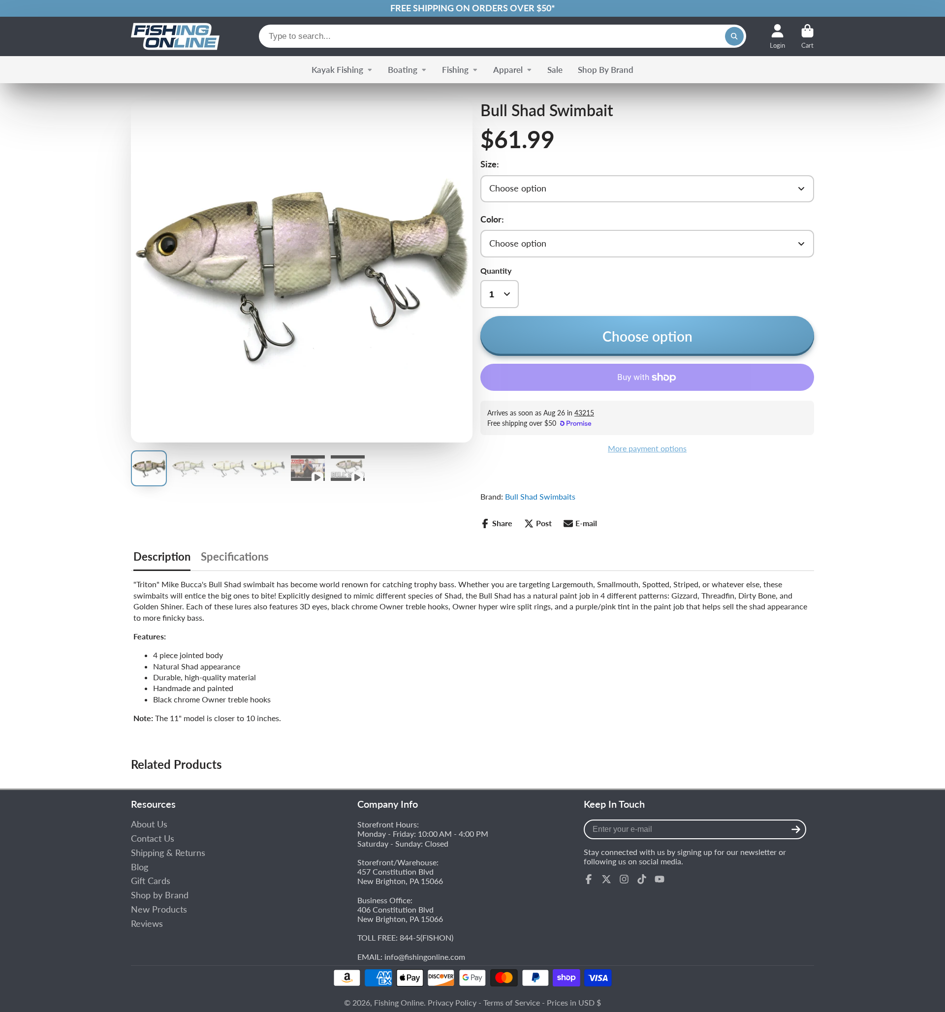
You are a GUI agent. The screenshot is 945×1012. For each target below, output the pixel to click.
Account (777, 36)
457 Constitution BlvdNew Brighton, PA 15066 (400, 876)
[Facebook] (589, 879)
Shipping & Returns (168, 852)
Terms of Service (511, 1002)
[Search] (734, 36)
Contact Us (152, 838)
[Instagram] (624, 879)
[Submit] (796, 829)
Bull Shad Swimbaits (540, 496)
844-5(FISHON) (426, 937)
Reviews (147, 923)
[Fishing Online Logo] (175, 36)
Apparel (508, 69)
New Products (159, 909)
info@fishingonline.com (424, 956)
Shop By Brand (605, 69)
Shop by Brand (160, 895)
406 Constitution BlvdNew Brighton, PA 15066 (400, 914)
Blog (139, 867)
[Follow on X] (606, 879)
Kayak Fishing (337, 69)
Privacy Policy (452, 1002)
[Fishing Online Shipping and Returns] (472, 8)
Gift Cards (150, 881)
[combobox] (502, 36)
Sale (555, 69)
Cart (807, 36)
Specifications (235, 556)
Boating (402, 69)
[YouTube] (659, 879)
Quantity (495, 270)
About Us (149, 824)
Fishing (455, 69)
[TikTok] (642, 879)
